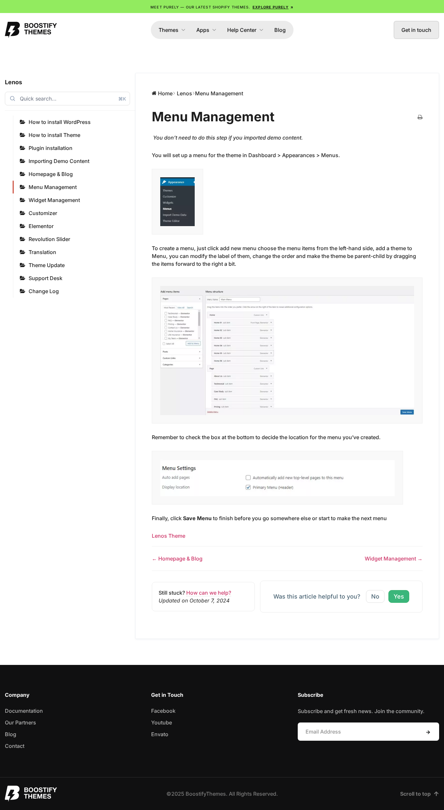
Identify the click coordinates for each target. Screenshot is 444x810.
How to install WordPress (60, 122)
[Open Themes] (183, 30)
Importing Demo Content (59, 161)
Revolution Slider (49, 239)
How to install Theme (54, 135)
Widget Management (54, 200)
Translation (42, 252)
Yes (399, 596)
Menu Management (53, 187)
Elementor (41, 226)
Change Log (44, 291)
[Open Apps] (214, 30)
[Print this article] (420, 117)
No (375, 596)
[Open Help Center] (261, 30)
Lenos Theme (168, 536)
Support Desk (45, 278)
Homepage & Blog (51, 174)
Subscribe (428, 732)
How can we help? (208, 592)
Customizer (43, 213)
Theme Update (47, 265)
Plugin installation (50, 148)
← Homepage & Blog (177, 558)
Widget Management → (394, 558)
